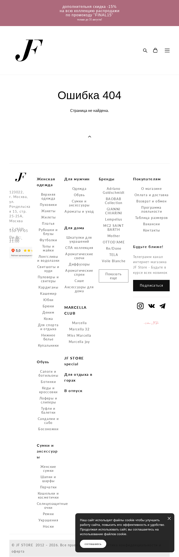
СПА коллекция (79, 248)
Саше (79, 281)
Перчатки (48, 487)
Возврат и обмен (151, 201)
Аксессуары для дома (79, 289)
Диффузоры (79, 264)
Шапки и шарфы (48, 479)
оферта (18, 551)
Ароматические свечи (79, 256)
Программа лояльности (151, 209)
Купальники (48, 345)
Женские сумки (48, 469)
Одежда (79, 189)
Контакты (151, 230)
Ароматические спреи (79, 272)
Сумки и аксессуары (79, 203)
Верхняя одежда (48, 196)
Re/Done (113, 248)
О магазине (151, 189)
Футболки (48, 240)
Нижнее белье (48, 337)
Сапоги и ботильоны (48, 373)
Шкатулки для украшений (79, 239)
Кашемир (48, 293)
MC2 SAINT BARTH (113, 228)
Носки (48, 526)
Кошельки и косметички (48, 495)
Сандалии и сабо (48, 421)
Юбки (48, 300)
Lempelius (113, 219)
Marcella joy (79, 342)
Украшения (48, 520)
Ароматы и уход (79, 211)
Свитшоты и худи (48, 269)
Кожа (48, 319)
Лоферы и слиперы (48, 400)
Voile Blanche (113, 261)
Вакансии (151, 224)
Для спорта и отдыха (48, 327)
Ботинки (48, 382)
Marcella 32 (79, 329)
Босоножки (48, 429)
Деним (48, 312)
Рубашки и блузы (48, 232)
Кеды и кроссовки (48, 390)
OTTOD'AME (114, 242)
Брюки (48, 306)
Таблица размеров (151, 218)
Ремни (48, 514)
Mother (113, 236)
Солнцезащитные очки (52, 506)
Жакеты (48, 211)
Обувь (79, 195)
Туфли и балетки (48, 410)
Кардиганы (48, 287)
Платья (48, 223)
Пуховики (48, 205)
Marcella (79, 323)
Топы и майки (48, 248)
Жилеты (48, 217)
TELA (113, 255)
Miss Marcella (79, 335)
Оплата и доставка (151, 195)
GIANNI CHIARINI (113, 211)
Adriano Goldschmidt (113, 191)
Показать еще (113, 276)
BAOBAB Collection (113, 201)
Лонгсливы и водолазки (48, 258)
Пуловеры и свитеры (48, 279)
